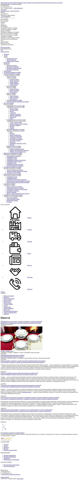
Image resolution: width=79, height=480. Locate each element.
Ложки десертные (14, 80)
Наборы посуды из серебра (14, 146)
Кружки (12, 126)
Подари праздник (11, 60)
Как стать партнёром (9, 466)
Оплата (6, 446)
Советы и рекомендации (10, 312)
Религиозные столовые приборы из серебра (18, 181)
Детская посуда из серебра (14, 172)
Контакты (6, 447)
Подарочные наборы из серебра (12, 72)
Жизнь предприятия (9, 298)
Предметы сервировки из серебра (15, 129)
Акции (6, 55)
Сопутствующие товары (13, 199)
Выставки (6, 297)
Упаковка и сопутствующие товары (13, 195)
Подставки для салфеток (16, 139)
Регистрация (4, 47)
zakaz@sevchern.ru (15, 474)
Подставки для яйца (15, 140)
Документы (7, 458)
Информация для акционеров (11, 459)
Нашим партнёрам (8, 308)
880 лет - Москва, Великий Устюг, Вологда (18, 193)
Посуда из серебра (9, 103)
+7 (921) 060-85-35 (18, 8)
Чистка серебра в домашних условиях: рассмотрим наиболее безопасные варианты (22, 362)
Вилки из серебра (11, 86)
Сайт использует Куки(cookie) (8, 2)
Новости (6, 448)
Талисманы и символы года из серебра (17, 189)
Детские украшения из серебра (15, 170)
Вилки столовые (14, 89)
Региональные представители (11, 465)
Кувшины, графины (15, 125)
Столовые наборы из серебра (14, 100)
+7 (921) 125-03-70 (14, 11)
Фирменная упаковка (12, 200)
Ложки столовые (14, 79)
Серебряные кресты (12, 177)
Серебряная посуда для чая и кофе (16, 105)
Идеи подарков (8, 300)
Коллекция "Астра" (12, 65)
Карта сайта (20, 478)
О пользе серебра (8, 304)
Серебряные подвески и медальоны (16, 160)
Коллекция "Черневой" (13, 66)
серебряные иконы (26, 392)
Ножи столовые (14, 96)
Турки (11, 118)
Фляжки (12, 128)
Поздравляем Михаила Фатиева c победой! (12, 356)
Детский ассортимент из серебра (12, 167)
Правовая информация (10, 456)
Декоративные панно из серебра (15, 188)
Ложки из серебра (11, 76)
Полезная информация (10, 455)
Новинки (6, 54)
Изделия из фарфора (12, 197)
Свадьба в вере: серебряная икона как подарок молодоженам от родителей (20, 386)
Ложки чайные (14, 82)
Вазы (11, 132)
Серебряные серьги (12, 158)
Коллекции (7, 62)
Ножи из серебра (11, 93)
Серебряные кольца (12, 157)
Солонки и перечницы (16, 136)
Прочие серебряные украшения (15, 165)
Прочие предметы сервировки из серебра (18, 101)
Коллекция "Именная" (13, 69)
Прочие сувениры (11, 192)
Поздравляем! (7, 307)
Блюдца (12, 111)
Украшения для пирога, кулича (18, 143)
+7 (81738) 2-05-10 (5, 474)
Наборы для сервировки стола (18, 151)
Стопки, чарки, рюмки (16, 122)
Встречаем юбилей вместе (11, 311)
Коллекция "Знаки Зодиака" (14, 68)
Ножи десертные (14, 97)
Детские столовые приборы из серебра (17, 171)
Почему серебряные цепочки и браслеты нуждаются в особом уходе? (19, 374)
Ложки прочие (14, 85)
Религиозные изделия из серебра (12, 174)
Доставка (6, 444)
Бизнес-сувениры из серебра (14, 186)
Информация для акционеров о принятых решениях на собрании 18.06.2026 (21, 323)
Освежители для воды (16, 138)
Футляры (9, 202)
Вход (9, 47)
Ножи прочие (13, 99)
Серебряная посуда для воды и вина (16, 119)
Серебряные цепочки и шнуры (15, 164)
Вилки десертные (14, 90)
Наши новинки (8, 302)
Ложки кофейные (14, 83)
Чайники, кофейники (15, 115)
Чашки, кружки (14, 108)
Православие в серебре (13, 61)
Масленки (12, 142)
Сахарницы (13, 112)
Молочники (13, 117)
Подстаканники (14, 110)
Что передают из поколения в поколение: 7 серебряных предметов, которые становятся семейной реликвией (29, 399)
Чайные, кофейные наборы (17, 149)
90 (5, 428)
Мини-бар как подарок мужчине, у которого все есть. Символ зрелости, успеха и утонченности (26, 411)
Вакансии (6, 314)
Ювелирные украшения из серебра (13, 153)
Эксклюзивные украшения (14, 156)
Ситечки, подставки (15, 114)
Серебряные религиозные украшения (16, 179)
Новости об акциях (9, 296)
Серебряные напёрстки (13, 190)
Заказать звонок (5, 51)
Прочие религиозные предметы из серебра (18, 182)
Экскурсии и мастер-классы (5, 10)
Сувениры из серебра (9, 183)
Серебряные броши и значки (14, 161)
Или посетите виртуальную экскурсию (52, 2)
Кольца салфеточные (15, 135)
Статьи (5, 305)
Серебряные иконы (12, 178)
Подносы (12, 133)
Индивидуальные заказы (10, 450)
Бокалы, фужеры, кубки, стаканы (18, 124)
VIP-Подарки (7, 71)
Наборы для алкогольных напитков (19, 150)
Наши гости (7, 309)
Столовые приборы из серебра (12, 73)
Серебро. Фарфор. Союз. (7, 351)
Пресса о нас (7, 301)
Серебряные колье (11, 163)
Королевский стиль (12, 58)
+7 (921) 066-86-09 (5, 16)
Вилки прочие (13, 92)
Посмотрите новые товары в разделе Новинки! (29, 2)
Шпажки (12, 144)
